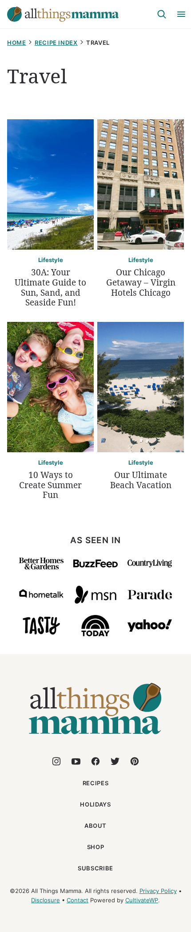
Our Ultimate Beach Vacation (140, 480)
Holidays (95, 804)
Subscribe (95, 868)
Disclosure (45, 900)
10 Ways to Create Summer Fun (50, 485)
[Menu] (181, 14)
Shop (95, 846)
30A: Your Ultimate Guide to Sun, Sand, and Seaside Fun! (50, 287)
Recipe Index (56, 42)
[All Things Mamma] (95, 739)
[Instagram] (56, 761)
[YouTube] (76, 761)
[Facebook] (95, 761)
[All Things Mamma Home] (63, 14)
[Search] (161, 14)
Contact (77, 900)
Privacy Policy (158, 890)
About (95, 825)
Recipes (96, 783)
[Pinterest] (134, 761)
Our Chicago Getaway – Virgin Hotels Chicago (140, 282)
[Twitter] (115, 761)
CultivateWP (141, 900)
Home (16, 42)
